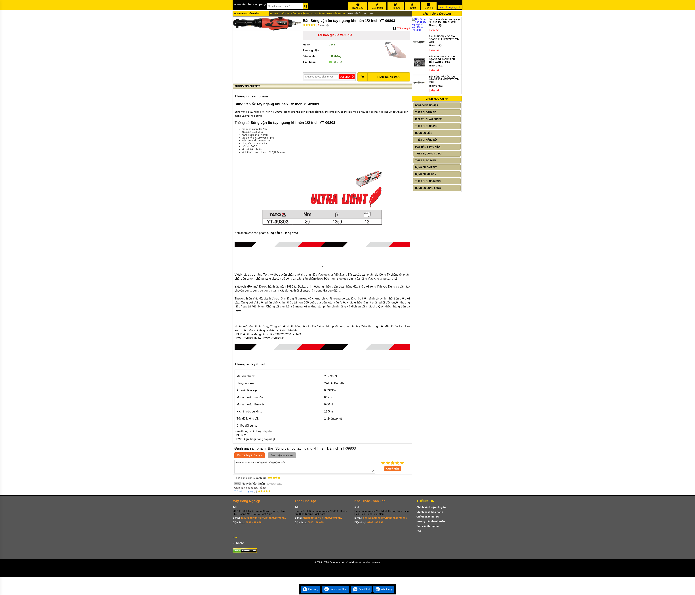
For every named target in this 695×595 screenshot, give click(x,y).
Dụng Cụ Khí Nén (425, 174)
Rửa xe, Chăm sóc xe (429, 119)
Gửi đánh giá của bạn (249, 455)
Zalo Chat (364, 589)
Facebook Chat (338, 589)
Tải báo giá (403, 28)
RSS (419, 530)
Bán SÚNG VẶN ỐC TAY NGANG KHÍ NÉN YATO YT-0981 (444, 79)
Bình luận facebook (282, 455)
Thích (250, 491)
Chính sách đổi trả (427, 516)
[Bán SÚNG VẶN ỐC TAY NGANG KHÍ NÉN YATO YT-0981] (419, 88)
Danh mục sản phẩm (248, 13)
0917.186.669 (316, 522)
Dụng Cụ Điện (423, 133)
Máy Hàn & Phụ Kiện (427, 146)
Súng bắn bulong (336, 13)
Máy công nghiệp (296, 13)
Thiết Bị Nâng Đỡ (426, 140)
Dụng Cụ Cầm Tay (316, 13)
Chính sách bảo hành (429, 511)
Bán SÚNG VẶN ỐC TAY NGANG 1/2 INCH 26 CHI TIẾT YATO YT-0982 (442, 59)
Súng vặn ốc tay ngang (361, 13)
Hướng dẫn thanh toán (430, 521)
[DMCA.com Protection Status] (245, 552)
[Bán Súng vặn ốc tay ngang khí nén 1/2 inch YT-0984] (419, 30)
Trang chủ (278, 13)
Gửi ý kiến (392, 468)
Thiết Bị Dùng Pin (426, 126)
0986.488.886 (254, 522)
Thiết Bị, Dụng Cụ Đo (428, 153)
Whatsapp (386, 589)
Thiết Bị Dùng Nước (428, 181)
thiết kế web (347, 562)
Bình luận (323, 25)
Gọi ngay (313, 589)
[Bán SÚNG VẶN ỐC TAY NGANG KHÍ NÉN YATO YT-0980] (419, 48)
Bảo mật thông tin (427, 526)
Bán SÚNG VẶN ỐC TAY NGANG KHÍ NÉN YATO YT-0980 (444, 39)
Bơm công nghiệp (426, 105)
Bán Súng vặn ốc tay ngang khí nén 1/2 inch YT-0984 (444, 20)
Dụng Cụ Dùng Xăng (428, 188)
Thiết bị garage (425, 112)
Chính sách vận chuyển (431, 507)
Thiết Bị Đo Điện (425, 160)
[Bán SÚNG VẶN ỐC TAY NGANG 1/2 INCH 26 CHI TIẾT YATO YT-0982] (419, 68)
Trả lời (238, 491)
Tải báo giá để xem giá (334, 35)
